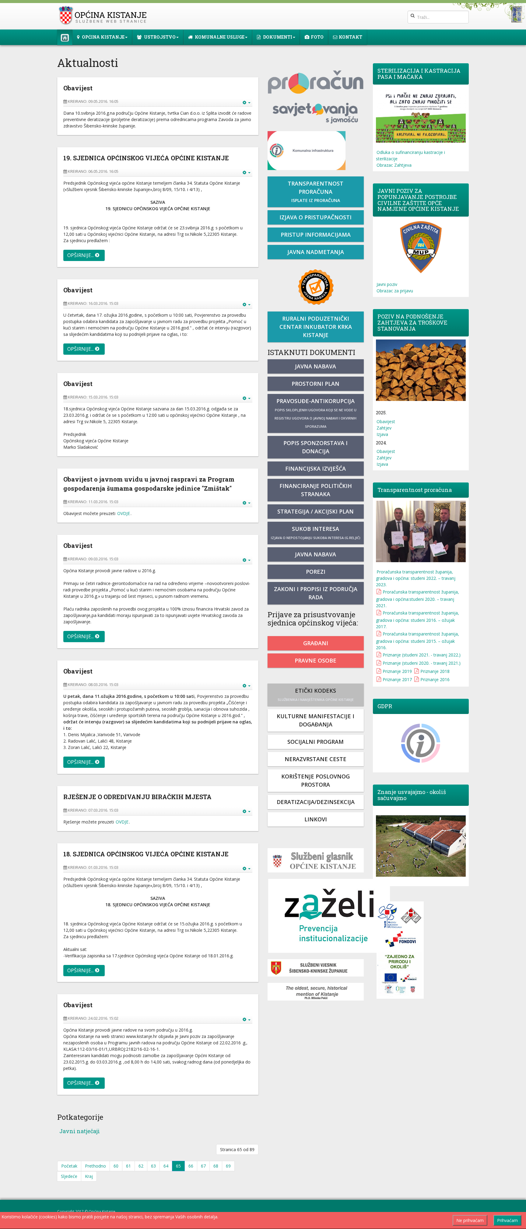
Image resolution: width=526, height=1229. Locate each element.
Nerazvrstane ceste (315, 759)
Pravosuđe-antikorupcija (315, 413)
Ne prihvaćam (470, 1220)
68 (215, 1166)
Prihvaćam (507, 1220)
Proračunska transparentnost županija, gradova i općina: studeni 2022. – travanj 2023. (415, 578)
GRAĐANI (315, 643)
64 (165, 1166)
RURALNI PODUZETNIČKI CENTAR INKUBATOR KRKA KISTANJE (315, 327)
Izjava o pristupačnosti (315, 217)
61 (128, 1166)
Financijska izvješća (315, 468)
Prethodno (95, 1166)
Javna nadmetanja (315, 252)
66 (190, 1166)
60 (116, 1166)
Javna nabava (315, 366)
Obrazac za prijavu (395, 291)
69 (228, 1166)
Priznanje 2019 (397, 671)
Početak (69, 1166)
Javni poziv (387, 284)
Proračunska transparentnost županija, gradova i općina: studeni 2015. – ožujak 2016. (417, 640)
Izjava (382, 434)
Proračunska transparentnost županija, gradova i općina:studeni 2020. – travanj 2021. (417, 598)
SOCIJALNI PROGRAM (315, 741)
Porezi (315, 571)
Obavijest (386, 421)
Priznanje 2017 (397, 679)
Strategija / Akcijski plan (315, 511)
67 (203, 1166)
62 (141, 1166)
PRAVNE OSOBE (315, 660)
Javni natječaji (79, 1131)
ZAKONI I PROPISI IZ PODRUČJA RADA (315, 593)
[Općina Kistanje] (104, 15)
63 (153, 1166)
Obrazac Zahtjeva (394, 165)
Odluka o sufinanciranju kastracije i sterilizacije (410, 155)
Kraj (89, 1176)
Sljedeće (69, 1176)
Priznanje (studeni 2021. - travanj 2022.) (422, 655)
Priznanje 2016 (435, 679)
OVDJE (123, 513)
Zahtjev (384, 428)
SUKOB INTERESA (315, 532)
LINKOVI (315, 819)
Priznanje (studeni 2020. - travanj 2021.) (422, 663)
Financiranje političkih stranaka (315, 490)
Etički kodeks (316, 694)
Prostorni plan (315, 383)
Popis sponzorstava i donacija (315, 447)
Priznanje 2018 (435, 671)
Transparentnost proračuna (315, 191)
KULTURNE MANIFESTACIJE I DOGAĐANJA (315, 720)
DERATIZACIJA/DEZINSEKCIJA (316, 802)
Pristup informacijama (316, 234)
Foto (317, 37)
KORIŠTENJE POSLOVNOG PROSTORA (315, 780)
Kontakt (350, 37)
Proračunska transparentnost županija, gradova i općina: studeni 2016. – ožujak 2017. (417, 619)
